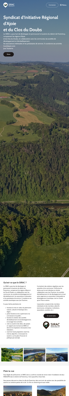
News (8, 54)
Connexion (52, 5)
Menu (64, 5)
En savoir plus (51, 316)
